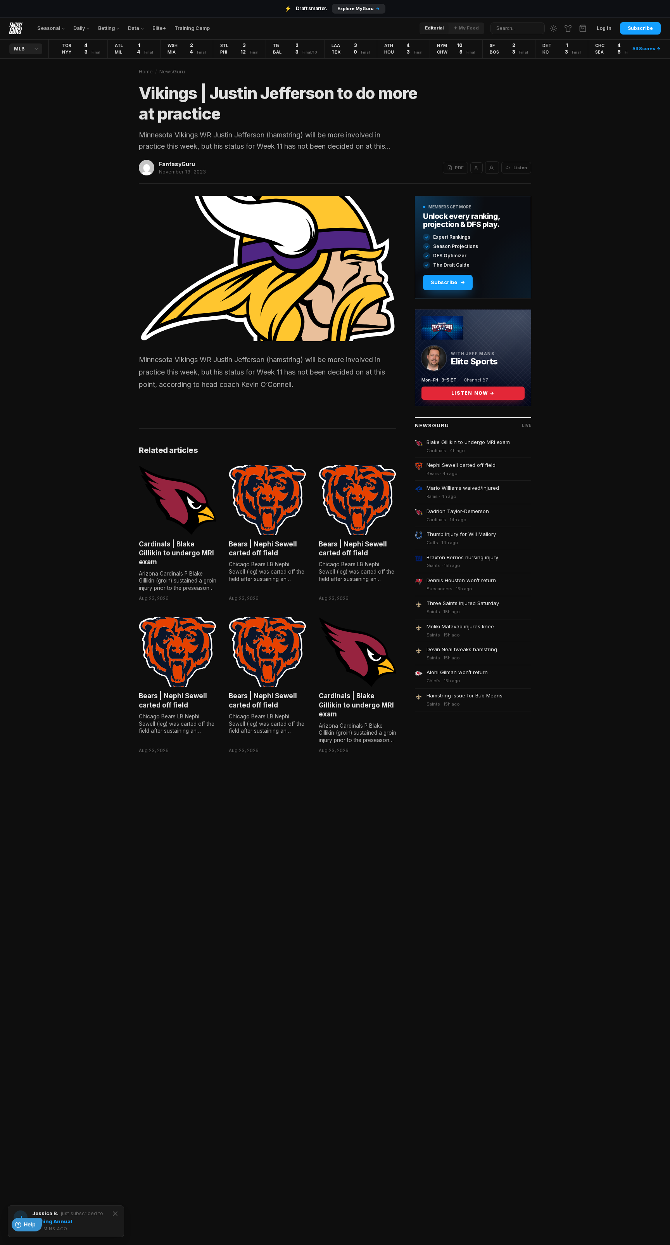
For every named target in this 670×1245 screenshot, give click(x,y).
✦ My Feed (466, 28)
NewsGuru (172, 71)
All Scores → (646, 48)
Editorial (434, 28)
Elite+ (159, 28)
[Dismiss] (115, 1213)
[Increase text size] (492, 167)
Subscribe (640, 28)
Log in (604, 28)
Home (146, 71)
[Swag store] (568, 28)
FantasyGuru (177, 164)
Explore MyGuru (358, 8)
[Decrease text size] (476, 167)
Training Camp (192, 28)
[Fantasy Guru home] (15, 28)
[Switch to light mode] (554, 28)
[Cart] (582, 28)
